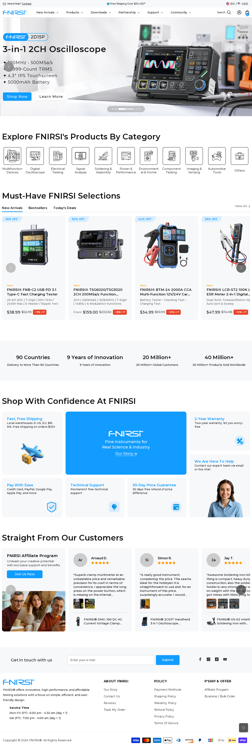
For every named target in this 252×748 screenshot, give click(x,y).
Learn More (51, 96)
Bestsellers (38, 208)
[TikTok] (217, 659)
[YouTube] (225, 659)
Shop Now (17, 96)
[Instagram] (208, 659)
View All (241, 206)
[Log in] (239, 12)
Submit (168, 660)
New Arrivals (12, 208)
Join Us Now (25, 574)
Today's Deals (64, 208)
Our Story (124, 454)
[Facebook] (200, 659)
